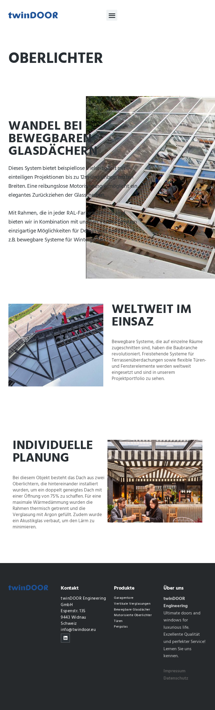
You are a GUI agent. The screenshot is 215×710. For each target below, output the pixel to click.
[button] (111, 15)
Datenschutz (175, 678)
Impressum (174, 671)
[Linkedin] (65, 638)
